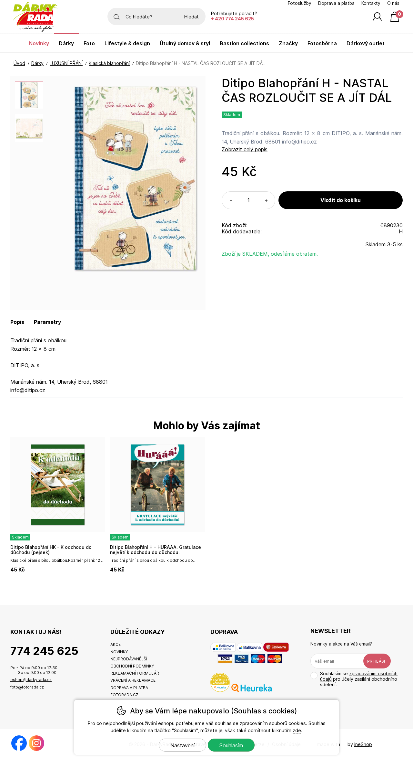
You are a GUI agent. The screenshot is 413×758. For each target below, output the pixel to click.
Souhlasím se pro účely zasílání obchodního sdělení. (359, 679)
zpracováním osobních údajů (359, 676)
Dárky (37, 63)
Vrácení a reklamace (133, 680)
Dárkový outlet (366, 43)
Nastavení (182, 745)
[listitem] (29, 95)
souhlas (223, 723)
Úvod (19, 63)
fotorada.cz (124, 694)
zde (297, 730)
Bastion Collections (244, 43)
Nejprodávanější (128, 659)
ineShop (363, 744)
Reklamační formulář (134, 673)
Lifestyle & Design (127, 43)
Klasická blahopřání (109, 63)
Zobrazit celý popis (244, 149)
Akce (115, 644)
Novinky (39, 43)
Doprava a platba (336, 3)
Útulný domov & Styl (185, 43)
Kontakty (370, 3)
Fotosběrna (322, 43)
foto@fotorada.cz (27, 687)
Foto (89, 43)
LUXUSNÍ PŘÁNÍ (66, 63)
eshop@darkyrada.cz (31, 679)
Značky (288, 43)
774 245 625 (44, 650)
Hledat (191, 16)
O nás (393, 3)
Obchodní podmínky (132, 666)
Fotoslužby (299, 3)
